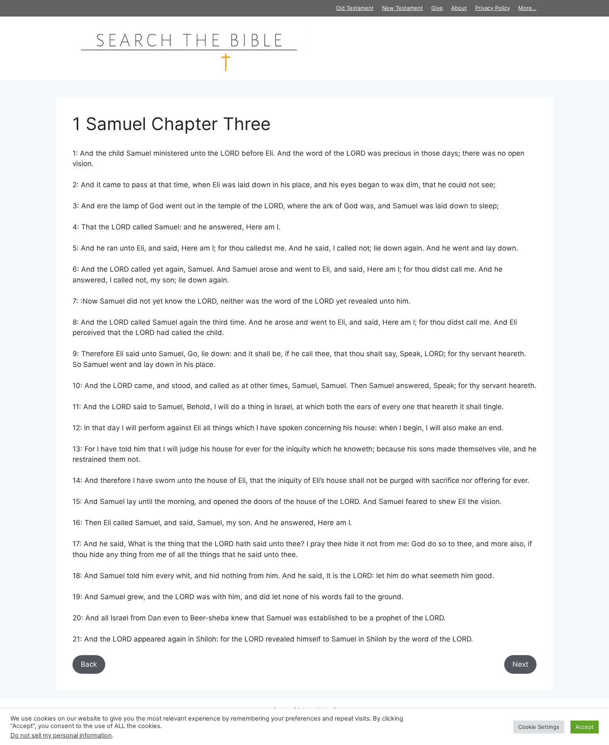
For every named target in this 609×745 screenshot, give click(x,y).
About (459, 8)
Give (437, 8)
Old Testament (355, 8)
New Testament (402, 8)
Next (520, 664)
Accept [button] (584, 726)
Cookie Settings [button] (538, 726)
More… (527, 8)
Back (89, 664)
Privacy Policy (492, 8)
